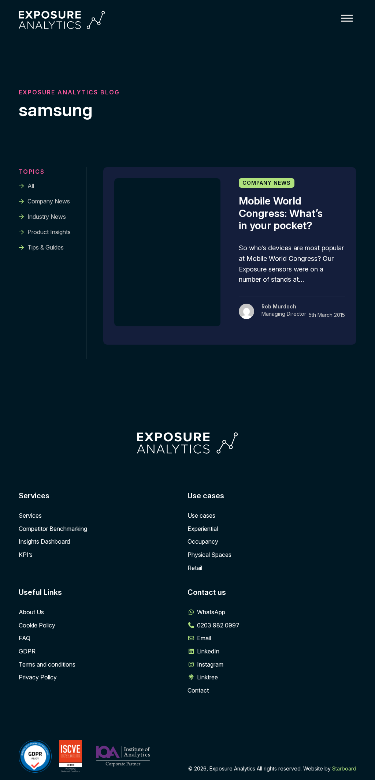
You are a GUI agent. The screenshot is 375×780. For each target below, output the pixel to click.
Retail (195, 567)
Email (204, 638)
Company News (48, 201)
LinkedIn (208, 651)
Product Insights (49, 232)
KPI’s (26, 554)
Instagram (210, 664)
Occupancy (203, 541)
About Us (31, 612)
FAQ (24, 638)
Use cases (201, 515)
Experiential (203, 528)
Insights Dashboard (44, 541)
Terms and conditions (47, 664)
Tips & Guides (45, 247)
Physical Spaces (209, 554)
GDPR (27, 651)
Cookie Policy (37, 625)
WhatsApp (211, 612)
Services (30, 515)
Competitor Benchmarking (53, 528)
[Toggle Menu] (347, 18)
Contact (198, 690)
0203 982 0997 (218, 625)
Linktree (207, 677)
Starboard (344, 768)
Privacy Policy (38, 677)
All (30, 186)
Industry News (46, 216)
